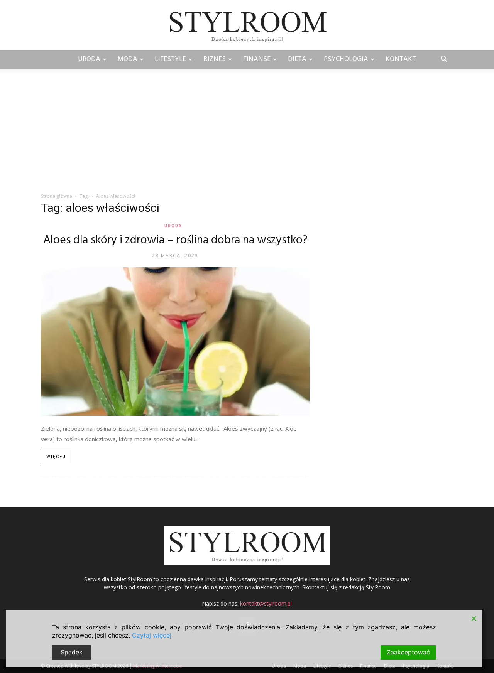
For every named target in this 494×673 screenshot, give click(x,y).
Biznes (214, 59)
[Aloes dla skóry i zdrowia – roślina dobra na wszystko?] (175, 341)
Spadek (72, 652)
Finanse (257, 59)
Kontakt (401, 59)
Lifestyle (170, 59)
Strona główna (56, 196)
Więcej (56, 456)
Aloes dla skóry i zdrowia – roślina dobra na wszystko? (175, 240)
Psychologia (346, 59)
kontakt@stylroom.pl (266, 603)
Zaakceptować (408, 652)
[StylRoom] (247, 25)
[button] (444, 60)
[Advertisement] (247, 135)
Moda (127, 59)
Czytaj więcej (151, 635)
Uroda (89, 59)
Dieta (297, 59)
